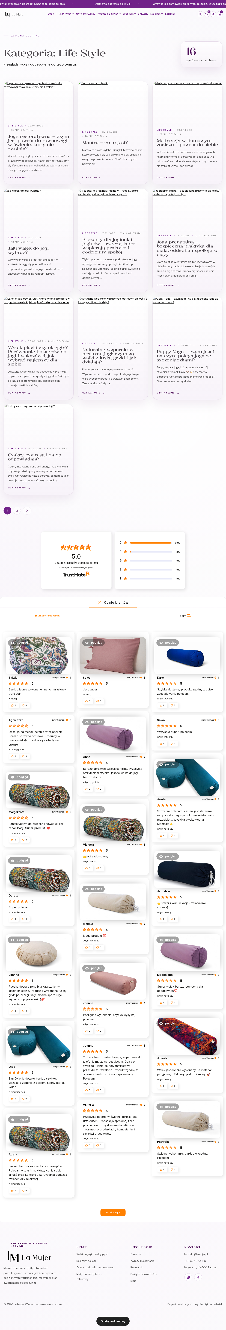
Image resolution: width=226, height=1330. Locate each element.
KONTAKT (170, 14)
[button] (99, 602)
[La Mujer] (14, 14)
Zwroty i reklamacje (142, 1261)
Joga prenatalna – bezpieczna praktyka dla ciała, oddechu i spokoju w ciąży (187, 248)
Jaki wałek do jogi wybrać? (28, 250)
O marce (135, 1254)
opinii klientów (76, 563)
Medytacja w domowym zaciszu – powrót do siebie (187, 142)
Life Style (15, 126)
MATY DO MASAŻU (85, 14)
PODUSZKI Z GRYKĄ (108, 14)
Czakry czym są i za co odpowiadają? (34, 457)
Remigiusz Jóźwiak (211, 1304)
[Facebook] (198, 1277)
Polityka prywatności (143, 1274)
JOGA (51, 14)
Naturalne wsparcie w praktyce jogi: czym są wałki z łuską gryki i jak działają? (109, 356)
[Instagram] (188, 1277)
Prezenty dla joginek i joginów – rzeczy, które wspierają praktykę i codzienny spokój (108, 246)
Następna (27, 510)
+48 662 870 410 (195, 1261)
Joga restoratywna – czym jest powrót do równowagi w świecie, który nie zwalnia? (38, 142)
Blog (133, 1281)
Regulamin (136, 1267)
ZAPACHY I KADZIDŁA (149, 14)
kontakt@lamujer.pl (196, 1254)
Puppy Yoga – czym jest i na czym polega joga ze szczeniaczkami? (186, 356)
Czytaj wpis (17, 177)
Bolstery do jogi (86, 1261)
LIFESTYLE (128, 14)
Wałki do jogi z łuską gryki (92, 1254)
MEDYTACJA (65, 14)
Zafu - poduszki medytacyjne (95, 1267)
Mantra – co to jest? (105, 142)
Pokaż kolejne (113, 1212)
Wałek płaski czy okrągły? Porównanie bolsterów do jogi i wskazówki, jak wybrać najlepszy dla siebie (38, 356)
